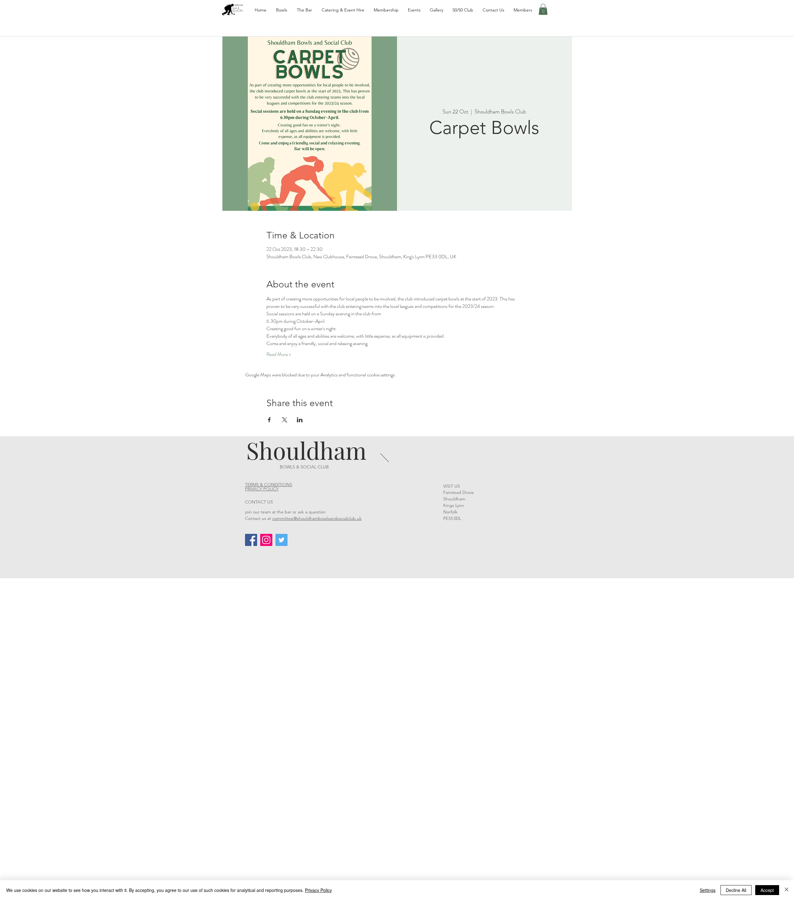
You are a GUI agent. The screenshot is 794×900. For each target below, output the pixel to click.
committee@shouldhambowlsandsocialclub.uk (317, 518)
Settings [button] (708, 890)
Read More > (278, 354)
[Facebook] (251, 540)
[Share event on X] (285, 419)
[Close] (786, 890)
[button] (543, 9)
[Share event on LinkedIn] (300, 419)
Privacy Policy (318, 890)
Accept (767, 890)
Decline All (736, 890)
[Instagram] (266, 540)
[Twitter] (281, 540)
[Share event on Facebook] (269, 419)
